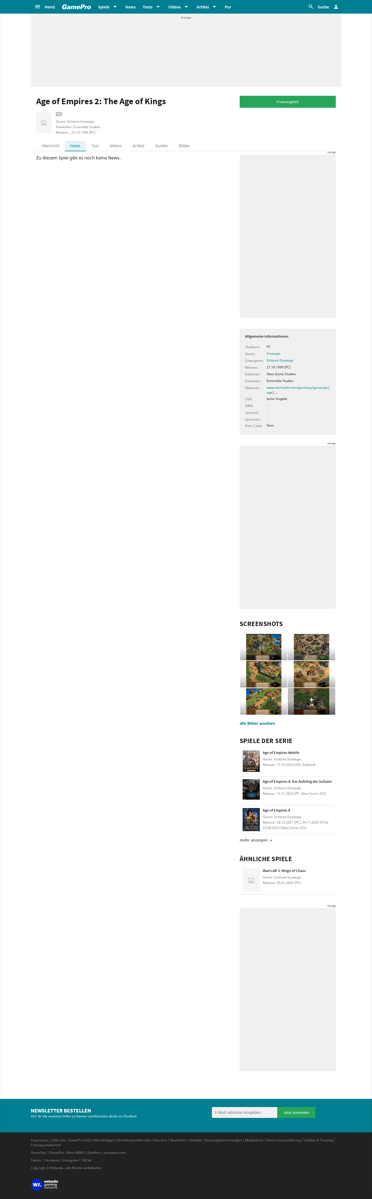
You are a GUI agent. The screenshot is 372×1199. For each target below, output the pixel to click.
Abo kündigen (103, 1140)
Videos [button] (174, 7)
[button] (45, 7)
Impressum (39, 1140)
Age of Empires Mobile (281, 752)
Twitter (36, 1160)
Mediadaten (254, 1140)
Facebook (52, 1160)
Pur (228, 7)
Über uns (58, 1140)
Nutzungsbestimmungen (223, 1140)
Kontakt (195, 1140)
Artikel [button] (203, 7)
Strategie (273, 353)
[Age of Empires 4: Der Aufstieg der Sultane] (251, 790)
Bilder (184, 145)
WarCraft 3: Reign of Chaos (284, 870)
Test (95, 145)
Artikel (138, 145)
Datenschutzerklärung (283, 1140)
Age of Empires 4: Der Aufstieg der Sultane (297, 781)
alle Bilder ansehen (257, 723)
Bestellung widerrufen (134, 1140)
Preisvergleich (287, 101)
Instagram (70, 1160)
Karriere (160, 1140)
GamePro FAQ (79, 1140)
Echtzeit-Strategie (280, 360)
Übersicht (50, 145)
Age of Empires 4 (276, 810)
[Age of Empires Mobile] (251, 761)
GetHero (93, 1152)
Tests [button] (148, 7)
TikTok (86, 1160)
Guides (161, 145)
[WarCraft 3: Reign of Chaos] (251, 880)
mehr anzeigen (254, 840)
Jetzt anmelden (296, 1112)
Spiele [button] (103, 7)
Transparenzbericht (46, 1145)
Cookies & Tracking (318, 1140)
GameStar (38, 1152)
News (130, 7)
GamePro (57, 1152)
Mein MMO (75, 1152)
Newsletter (178, 1140)
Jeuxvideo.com (115, 1152)
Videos (116, 145)
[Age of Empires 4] (251, 819)
